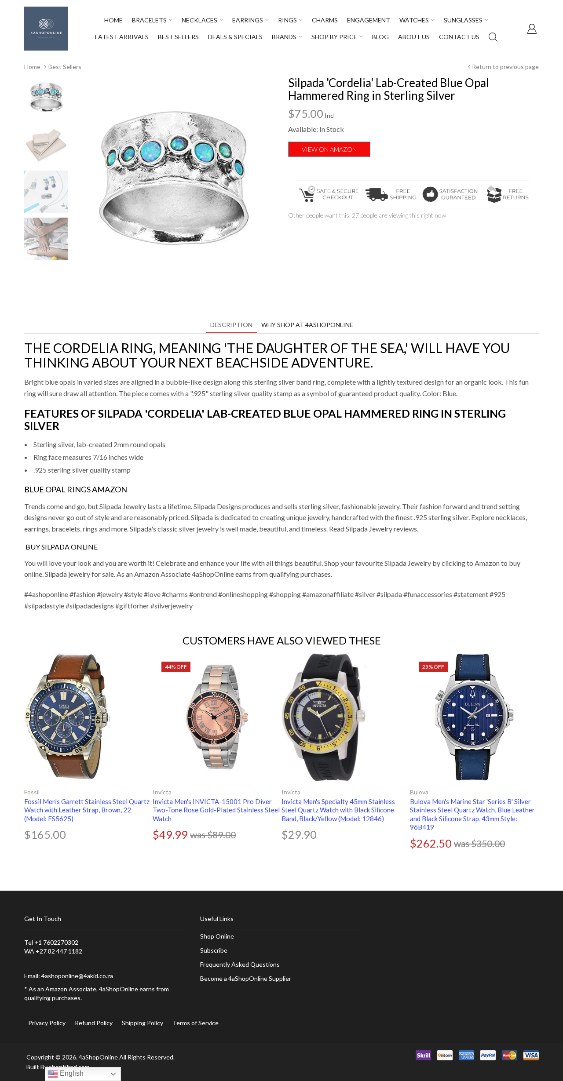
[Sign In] (532, 29)
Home (32, 66)
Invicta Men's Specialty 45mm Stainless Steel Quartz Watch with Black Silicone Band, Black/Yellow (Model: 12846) (338, 810)
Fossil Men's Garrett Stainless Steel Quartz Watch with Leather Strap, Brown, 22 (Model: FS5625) (87, 810)
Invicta (162, 792)
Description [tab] (231, 324)
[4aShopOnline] (46, 28)
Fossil (32, 792)
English (71, 1073)
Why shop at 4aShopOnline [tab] (307, 324)
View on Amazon (329, 149)
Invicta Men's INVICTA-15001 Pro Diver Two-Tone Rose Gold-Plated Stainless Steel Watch (216, 810)
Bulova (419, 792)
